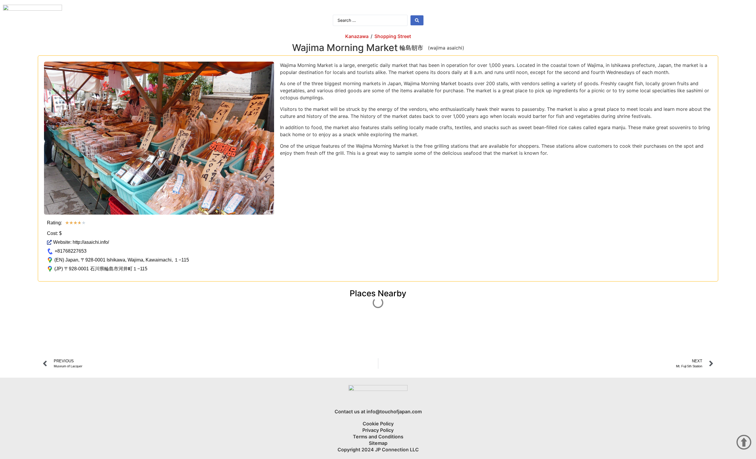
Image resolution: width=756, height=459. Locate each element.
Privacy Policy (378, 430)
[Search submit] (416, 20)
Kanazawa (357, 36)
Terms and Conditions (378, 437)
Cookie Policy (378, 424)
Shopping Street (392, 36)
